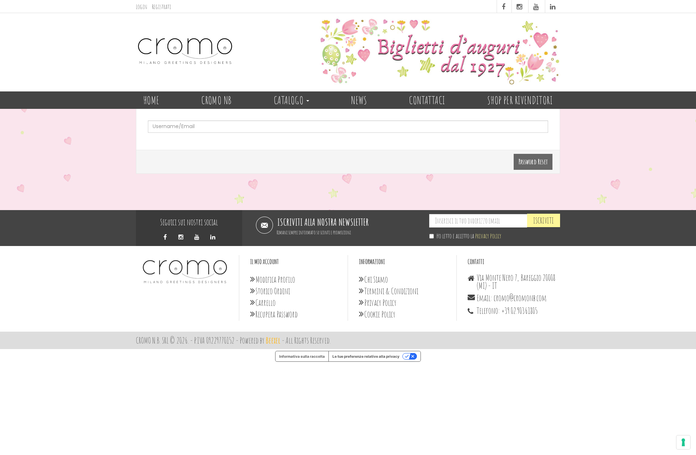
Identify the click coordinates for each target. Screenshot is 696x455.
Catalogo (290, 100)
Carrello (266, 302)
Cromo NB (216, 100)
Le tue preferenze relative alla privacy (365, 356)
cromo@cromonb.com (520, 297)
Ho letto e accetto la (468, 236)
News (359, 100)
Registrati (161, 7)
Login (141, 7)
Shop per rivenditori (520, 100)
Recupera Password (277, 314)
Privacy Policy (488, 236)
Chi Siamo (376, 279)
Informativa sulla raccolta (302, 356)
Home (151, 100)
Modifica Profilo (275, 279)
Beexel (273, 340)
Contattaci (427, 100)
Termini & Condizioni (391, 291)
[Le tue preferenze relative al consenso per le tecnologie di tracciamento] (683, 442)
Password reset (533, 161)
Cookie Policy (379, 314)
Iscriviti (543, 220)
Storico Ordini (273, 291)
